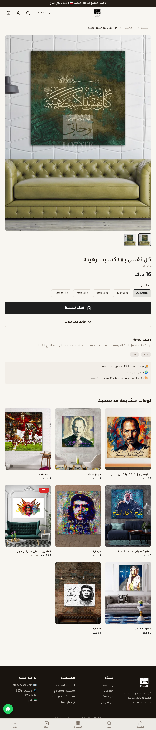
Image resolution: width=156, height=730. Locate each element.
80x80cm (82, 293)
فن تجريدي (107, 702)
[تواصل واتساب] (8, 709)
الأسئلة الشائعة (65, 685)
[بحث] (28, 13)
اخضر (146, 354)
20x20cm (142, 293)
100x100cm (61, 293)
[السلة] (8, 13)
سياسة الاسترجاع (64, 691)
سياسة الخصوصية (63, 696)
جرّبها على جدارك (75, 322)
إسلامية (108, 685)
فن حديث (107, 696)
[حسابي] (18, 13)
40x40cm (122, 293)
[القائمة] (147, 13)
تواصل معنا (68, 702)
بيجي (134, 354)
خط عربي (108, 691)
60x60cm (102, 293)
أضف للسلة (75, 308)
